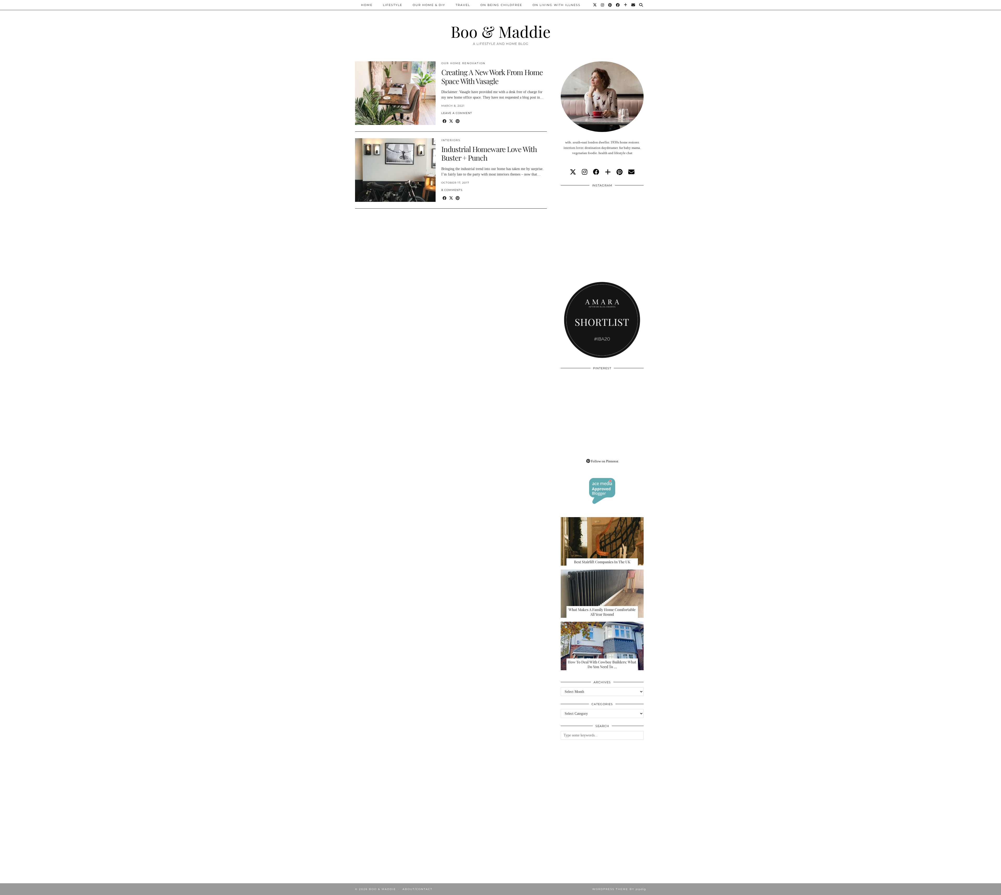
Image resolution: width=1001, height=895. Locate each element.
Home (367, 5)
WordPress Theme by (619, 889)
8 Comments (451, 190)
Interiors (450, 140)
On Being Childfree (501, 5)
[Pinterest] (610, 5)
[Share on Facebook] (444, 121)
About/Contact (417, 889)
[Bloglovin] (626, 5)
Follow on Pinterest (604, 461)
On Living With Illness (557, 5)
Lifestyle (392, 5)
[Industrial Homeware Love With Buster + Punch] (395, 170)
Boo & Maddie (501, 31)
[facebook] (596, 172)
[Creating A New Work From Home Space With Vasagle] (395, 93)
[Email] (633, 5)
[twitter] (573, 172)
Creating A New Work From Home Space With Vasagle (492, 76)
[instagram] (584, 172)
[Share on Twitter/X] (451, 121)
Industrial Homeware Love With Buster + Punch (489, 153)
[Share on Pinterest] (457, 121)
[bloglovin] (608, 172)
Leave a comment (456, 113)
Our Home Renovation (463, 63)
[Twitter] (595, 5)
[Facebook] (618, 5)
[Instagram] (603, 5)
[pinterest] (619, 172)
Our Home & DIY (429, 5)
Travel (463, 5)
